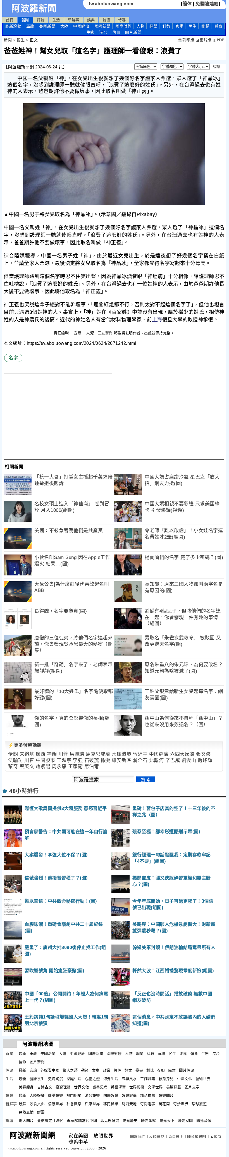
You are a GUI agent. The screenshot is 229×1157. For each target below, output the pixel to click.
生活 (56, 20)
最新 (13, 26)
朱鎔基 (27, 754)
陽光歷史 (130, 1120)
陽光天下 (167, 1120)
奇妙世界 (180, 1104)
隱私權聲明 (196, 1136)
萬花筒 (164, 1104)
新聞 (25, 20)
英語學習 (118, 1087)
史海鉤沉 (55, 1079)
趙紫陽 (43, 766)
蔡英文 (27, 766)
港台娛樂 (92, 1095)
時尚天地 (129, 1104)
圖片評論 (186, 1070)
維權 (205, 26)
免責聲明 (175, 1136)
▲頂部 (215, 1136)
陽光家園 (185, 1120)
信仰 (116, 32)
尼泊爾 (91, 766)
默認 (216, 66)
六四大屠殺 (182, 754)
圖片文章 (192, 1087)
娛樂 (91, 20)
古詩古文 (44, 1087)
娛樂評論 (129, 1095)
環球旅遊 (199, 1104)
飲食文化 (37, 1104)
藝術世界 (203, 1079)
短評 (117, 1070)
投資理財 (63, 1087)
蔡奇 (13, 766)
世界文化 (81, 1087)
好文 (128, 1070)
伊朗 (13, 754)
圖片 (133, 32)
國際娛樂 (110, 1095)
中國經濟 (81, 26)
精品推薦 (147, 1095)
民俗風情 (26, 1112)
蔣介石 (140, 760)
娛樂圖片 (166, 1095)
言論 (33, 1070)
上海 (157, 319)
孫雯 (105, 760)
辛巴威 (172, 760)
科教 (167, 26)
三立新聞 (105, 333)
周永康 (59, 766)
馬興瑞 (77, 754)
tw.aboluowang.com (111, 3)
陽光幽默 (148, 1120)
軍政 (30, 26)
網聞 (153, 26)
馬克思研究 (109, 1120)
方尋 (78, 333)
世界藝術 (136, 1087)
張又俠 (203, 754)
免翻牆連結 (207, 3)
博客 (122, 20)
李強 (78, 760)
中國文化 (184, 1079)
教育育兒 (166, 1079)
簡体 (187, 3)
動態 (85, 1070)
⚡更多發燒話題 (25, 745)
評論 (40, 20)
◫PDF (218, 40)
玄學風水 (129, 1079)
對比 (150, 1070)
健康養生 (37, 1079)
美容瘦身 (26, 1087)
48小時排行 (24, 791)
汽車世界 (92, 1104)
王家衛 (75, 766)
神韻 (52, 754)
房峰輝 (205, 760)
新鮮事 (73, 20)
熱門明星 (74, 1095)
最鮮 (22, 1104)
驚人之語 (70, 1070)
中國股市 (45, 760)
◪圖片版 (204, 40)
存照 (161, 1070)
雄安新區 (121, 760)
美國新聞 (47, 26)
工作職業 (147, 1079)
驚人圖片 (26, 1120)
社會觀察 (74, 1104)
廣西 (41, 754)
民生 (193, 26)
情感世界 (55, 1104)
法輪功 (15, 760)
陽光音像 (203, 1120)
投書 (139, 1070)
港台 (103, 32)
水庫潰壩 (121, 754)
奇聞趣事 (147, 1104)
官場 (179, 26)
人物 (141, 26)
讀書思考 (100, 1087)
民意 (172, 1070)
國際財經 (123, 26)
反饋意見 (156, 1136)
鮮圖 (41, 1112)
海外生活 (110, 1079)
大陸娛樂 (37, 1095)
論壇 (106, 20)
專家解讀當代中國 (82, 1120)
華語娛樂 (55, 1095)
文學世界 (155, 1087)
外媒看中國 (49, 1070)
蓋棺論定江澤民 (50, 1120)
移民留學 (110, 1104)
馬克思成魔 (98, 754)
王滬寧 (64, 760)
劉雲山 (189, 760)
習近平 (140, 754)
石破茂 (91, 760)
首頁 (9, 20)
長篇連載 (173, 1087)
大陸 (64, 26)
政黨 (106, 1070)
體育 (218, 26)
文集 (95, 1070)
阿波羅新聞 (34, 8)
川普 (63, 754)
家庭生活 (74, 1079)
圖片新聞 (37, 1062)
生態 (90, 32)
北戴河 (156, 760)
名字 (13, 357)
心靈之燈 (92, 1079)
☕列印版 (185, 40)
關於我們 (137, 1136)
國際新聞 (102, 26)
